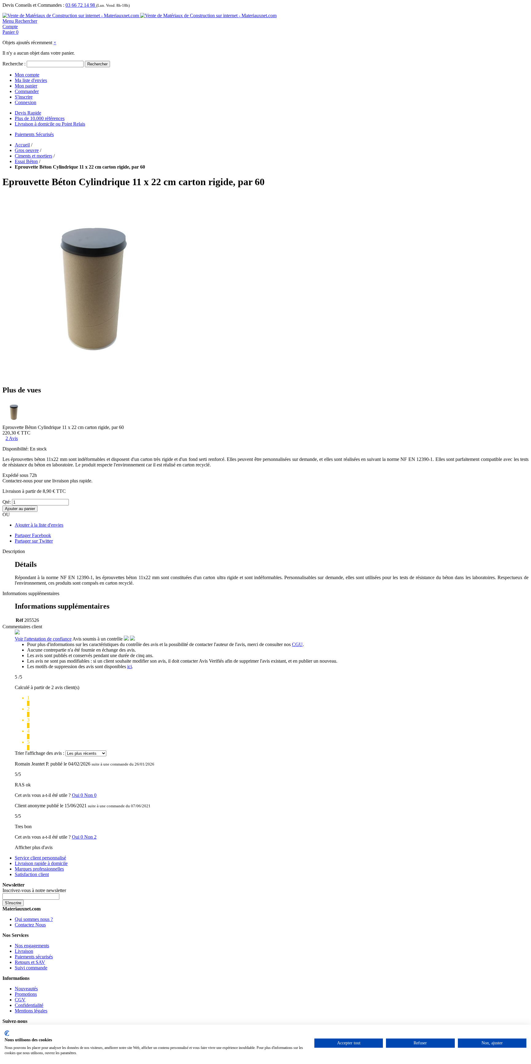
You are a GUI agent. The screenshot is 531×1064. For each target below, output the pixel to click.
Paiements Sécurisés (34, 134)
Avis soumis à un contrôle (98, 638)
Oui (78, 795)
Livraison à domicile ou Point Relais (50, 124)
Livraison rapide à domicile (41, 863)
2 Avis (12, 438)
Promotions (26, 994)
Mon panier (26, 85)
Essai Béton (26, 161)
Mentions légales (31, 1010)
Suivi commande (31, 967)
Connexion (25, 102)
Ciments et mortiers (33, 155)
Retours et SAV (30, 962)
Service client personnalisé (40, 857)
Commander (27, 91)
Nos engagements (32, 945)
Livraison (24, 951)
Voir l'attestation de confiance (43, 638)
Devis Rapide (28, 112)
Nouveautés (26, 988)
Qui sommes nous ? (34, 919)
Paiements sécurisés (34, 956)
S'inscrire (24, 96)
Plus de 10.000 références (40, 118)
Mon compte (27, 74)
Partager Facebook (33, 535)
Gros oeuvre (27, 150)
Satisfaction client (32, 874)
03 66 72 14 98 (80, 5)
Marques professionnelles (39, 868)
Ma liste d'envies (31, 80)
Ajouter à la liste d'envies (39, 525)
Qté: (6, 502)
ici (129, 666)
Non (90, 795)
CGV (20, 999)
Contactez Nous (30, 924)
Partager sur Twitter (34, 541)
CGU (297, 644)
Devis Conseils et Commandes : (33, 5)
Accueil (22, 144)
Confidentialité (29, 1005)
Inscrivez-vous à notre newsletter (34, 890)
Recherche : (14, 63)
